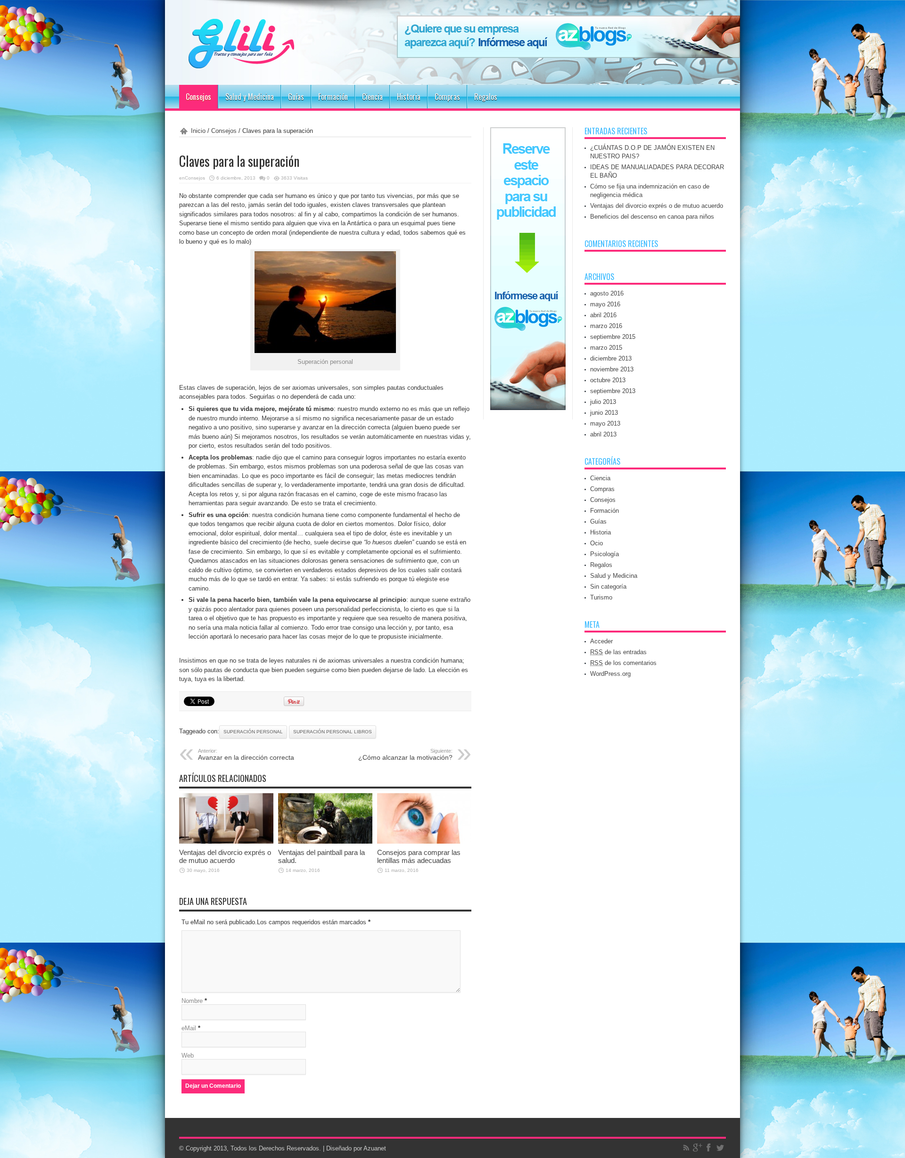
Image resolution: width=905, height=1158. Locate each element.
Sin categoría (608, 586)
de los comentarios (623, 662)
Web (187, 1055)
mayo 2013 (605, 423)
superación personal (253, 731)
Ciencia (372, 96)
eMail (188, 1028)
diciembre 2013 (611, 358)
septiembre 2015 (612, 336)
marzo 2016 (606, 325)
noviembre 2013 (612, 369)
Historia (408, 96)
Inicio (198, 130)
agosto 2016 (607, 293)
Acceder (601, 641)
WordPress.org (610, 673)
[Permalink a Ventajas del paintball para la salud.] (325, 841)
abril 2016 (603, 315)
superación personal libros (332, 731)
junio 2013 (604, 412)
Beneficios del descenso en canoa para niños (652, 216)
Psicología (604, 554)
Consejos (198, 96)
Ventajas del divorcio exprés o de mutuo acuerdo (225, 856)
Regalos (485, 96)
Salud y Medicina (249, 96)
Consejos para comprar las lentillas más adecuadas (419, 856)
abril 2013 (603, 434)
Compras (447, 96)
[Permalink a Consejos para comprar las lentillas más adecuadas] (424, 841)
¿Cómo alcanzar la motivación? (405, 754)
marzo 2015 (606, 347)
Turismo (601, 597)
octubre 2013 (607, 380)
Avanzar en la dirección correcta (246, 754)
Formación (333, 96)
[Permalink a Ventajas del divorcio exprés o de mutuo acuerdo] (226, 841)
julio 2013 (603, 401)
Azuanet (374, 1148)
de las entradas (618, 652)
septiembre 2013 (612, 390)
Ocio (596, 543)
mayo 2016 (605, 304)
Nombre (192, 1000)
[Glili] (269, 61)
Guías (296, 96)
